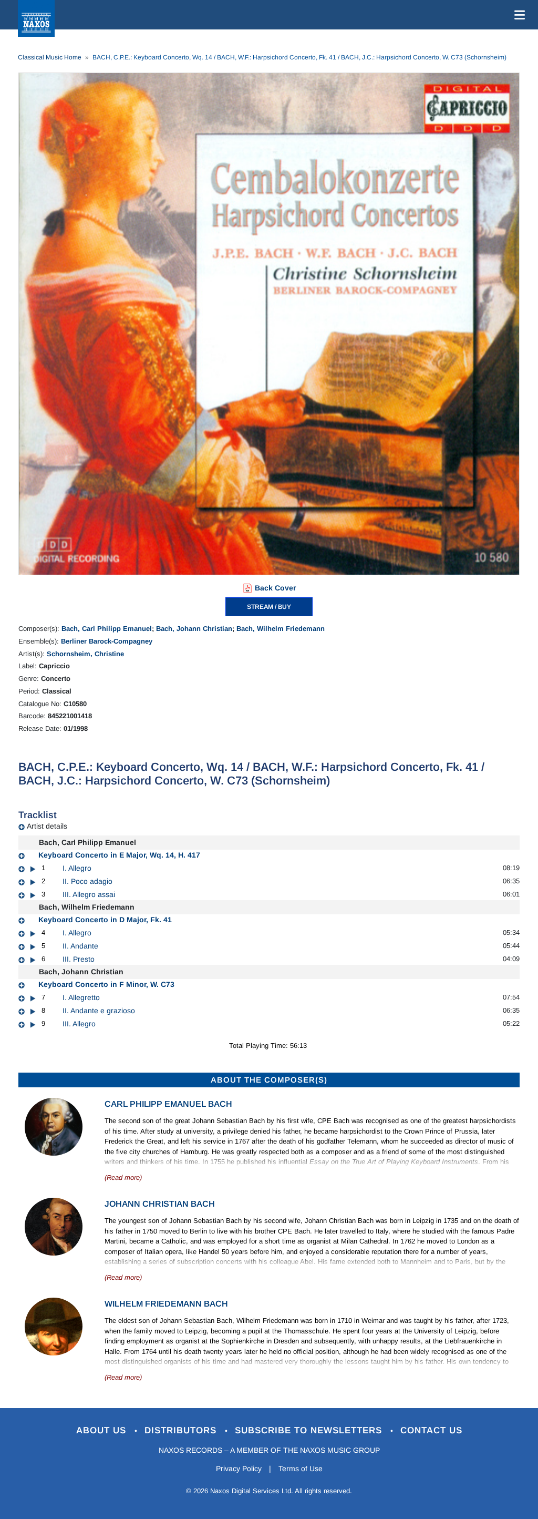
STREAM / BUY (269, 606)
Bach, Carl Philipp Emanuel (106, 629)
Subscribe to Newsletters (310, 1430)
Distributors (182, 1430)
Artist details (47, 826)
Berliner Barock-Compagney (106, 641)
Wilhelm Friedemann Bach (166, 1303)
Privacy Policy (239, 1468)
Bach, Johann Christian (194, 629)
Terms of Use (300, 1468)
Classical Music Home (49, 57)
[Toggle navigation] (517, 15)
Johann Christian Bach (160, 1203)
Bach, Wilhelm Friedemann (280, 629)
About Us (102, 1430)
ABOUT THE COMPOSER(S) (269, 1079)
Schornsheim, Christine (85, 654)
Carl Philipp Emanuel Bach (168, 1103)
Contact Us (431, 1430)
